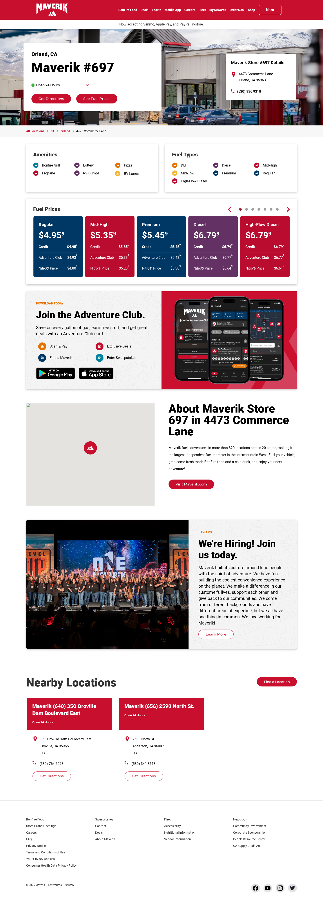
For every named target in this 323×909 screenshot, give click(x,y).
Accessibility (172, 826)
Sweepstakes (104, 819)
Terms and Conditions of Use (45, 852)
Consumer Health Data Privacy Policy (51, 865)
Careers (31, 832)
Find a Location (277, 682)
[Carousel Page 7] (277, 209)
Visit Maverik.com (191, 484)
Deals (99, 832)
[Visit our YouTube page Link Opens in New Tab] (267, 888)
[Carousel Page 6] (271, 209)
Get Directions (47, 97)
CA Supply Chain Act (247, 845)
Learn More (216, 634)
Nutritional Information (180, 832)
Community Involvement (249, 826)
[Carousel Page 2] (246, 209)
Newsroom (240, 819)
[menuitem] (127, 10)
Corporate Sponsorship (249, 832)
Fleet (167, 819)
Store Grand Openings (41, 826)
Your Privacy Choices (40, 859)
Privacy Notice (36, 845)
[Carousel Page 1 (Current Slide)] (240, 209)
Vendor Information (177, 839)
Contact (100, 826)
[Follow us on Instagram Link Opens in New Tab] (280, 888)
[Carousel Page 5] (265, 209)
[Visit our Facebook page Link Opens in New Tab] (255, 888)
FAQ (29, 839)
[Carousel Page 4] (259, 209)
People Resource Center (249, 839)
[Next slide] (288, 209)
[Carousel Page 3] (252, 209)
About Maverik (105, 839)
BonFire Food (35, 819)
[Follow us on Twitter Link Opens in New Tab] (292, 888)
